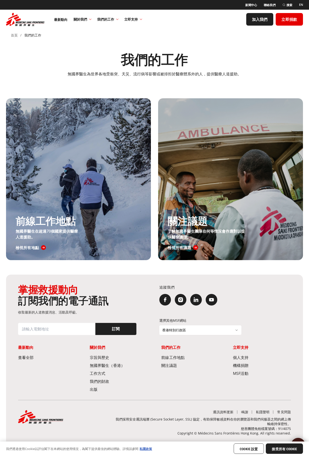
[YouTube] (211, 300)
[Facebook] (165, 300)
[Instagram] (180, 300)
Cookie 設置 (249, 449)
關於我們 (80, 19)
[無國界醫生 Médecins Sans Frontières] (25, 19)
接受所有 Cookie (284, 449)
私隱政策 (146, 448)
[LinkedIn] (196, 300)
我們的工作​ (105, 19)
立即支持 (131, 19)
